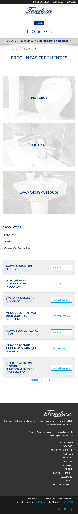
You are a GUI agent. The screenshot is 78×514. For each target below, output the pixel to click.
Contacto (71, 2)
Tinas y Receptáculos (62, 473)
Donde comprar (41, 2)
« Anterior (33, 379)
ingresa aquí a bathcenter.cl (55, 41)
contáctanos (40, 502)
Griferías (8, 241)
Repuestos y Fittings (63, 484)
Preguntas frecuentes (18, 49)
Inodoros (9, 235)
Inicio (5, 49)
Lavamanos (67, 465)
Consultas (58, 2)
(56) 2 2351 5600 (66, 502)
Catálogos (67, 446)
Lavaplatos (68, 480)
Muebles (69, 469)
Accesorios (67, 477)
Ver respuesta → (61, 267)
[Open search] (50, 31)
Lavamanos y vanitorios (17, 247)
